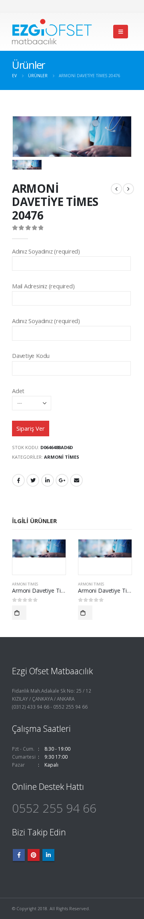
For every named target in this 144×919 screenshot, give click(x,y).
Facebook (18, 480)
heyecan (32, 480)
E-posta (76, 480)
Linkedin (48, 855)
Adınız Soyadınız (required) (46, 251)
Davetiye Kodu (31, 356)
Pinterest (34, 855)
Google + (62, 480)
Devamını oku (19, 612)
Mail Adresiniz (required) (43, 286)
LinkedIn (47, 480)
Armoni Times (61, 457)
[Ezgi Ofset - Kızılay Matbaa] (52, 31)
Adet (18, 391)
